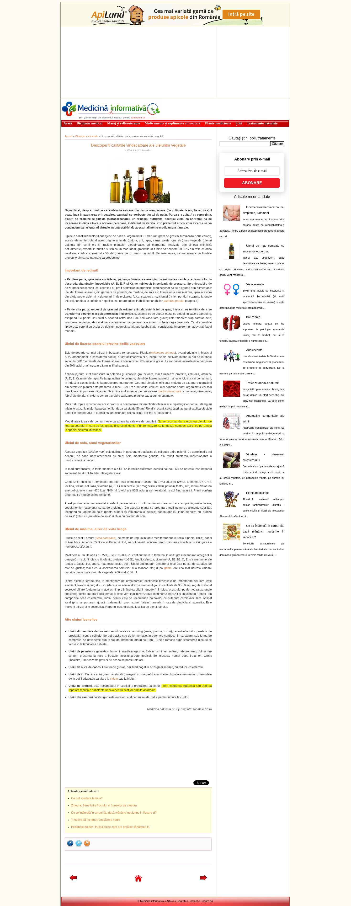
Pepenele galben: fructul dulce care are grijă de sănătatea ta (110, 827)
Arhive (170, 901)
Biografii (181, 901)
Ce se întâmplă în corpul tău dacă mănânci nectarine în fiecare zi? (114, 812)
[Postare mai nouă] (73, 879)
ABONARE (252, 183)
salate (114, 678)
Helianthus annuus (162, 352)
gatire (168, 568)
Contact (193, 901)
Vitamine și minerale (86, 136)
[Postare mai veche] (203, 879)
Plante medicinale (258, 493)
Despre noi (207, 901)
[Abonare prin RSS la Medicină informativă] (87, 846)
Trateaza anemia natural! (262, 383)
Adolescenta (254, 350)
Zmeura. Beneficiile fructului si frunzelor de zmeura (104, 805)
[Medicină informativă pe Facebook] (70, 846)
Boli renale (253, 317)
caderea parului (174, 301)
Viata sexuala (255, 284)
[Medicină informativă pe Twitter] (78, 846)
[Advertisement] (175, 62)
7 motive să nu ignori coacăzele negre (96, 819)
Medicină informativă (74, 99)
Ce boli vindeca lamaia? (87, 798)
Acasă (68, 136)
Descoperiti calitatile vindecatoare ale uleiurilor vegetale (138, 145)
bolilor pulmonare (170, 391)
